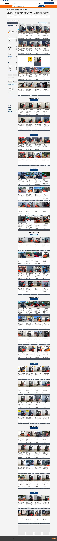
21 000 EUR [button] (44, 114)
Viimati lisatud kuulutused (12, 84)
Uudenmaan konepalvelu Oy (46, 185)
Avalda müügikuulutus (49, 3)
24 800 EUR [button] (44, 328)
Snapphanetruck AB (46, 344)
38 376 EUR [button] (44, 392)
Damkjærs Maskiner (46, 473)
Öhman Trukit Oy (22, 279)
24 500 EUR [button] (20, 129)
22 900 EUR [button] (44, 486)
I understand (54, 538)
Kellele (13, 81)
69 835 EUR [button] (20, 357)
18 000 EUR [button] (28, 422)
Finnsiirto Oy (46, 165)
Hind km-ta (9, 72)
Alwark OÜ (22, 54)
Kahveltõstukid (17, 9)
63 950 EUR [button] (44, 407)
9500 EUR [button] (36, 199)
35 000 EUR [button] (36, 228)
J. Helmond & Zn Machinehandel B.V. (47, 508)
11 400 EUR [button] (45, 199)
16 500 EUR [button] (20, 407)
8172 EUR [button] (20, 507)
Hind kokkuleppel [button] (21, 38)
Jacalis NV (22, 523)
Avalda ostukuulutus (34, 100)
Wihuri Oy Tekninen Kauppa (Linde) (38, 165)
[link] (22, 29)
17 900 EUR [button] (20, 228)
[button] (12, 23)
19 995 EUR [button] (36, 53)
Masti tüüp (9, 105)
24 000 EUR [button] (36, 114)
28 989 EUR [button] (36, 129)
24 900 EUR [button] (44, 457)
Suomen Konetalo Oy (30, 279)
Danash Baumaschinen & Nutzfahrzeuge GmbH (32, 473)
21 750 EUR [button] (28, 457)
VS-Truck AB (21, 379)
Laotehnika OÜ (22, 130)
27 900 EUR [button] (36, 79)
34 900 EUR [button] (28, 213)
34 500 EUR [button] (37, 313)
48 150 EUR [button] (44, 129)
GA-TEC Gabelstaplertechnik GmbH (38, 508)
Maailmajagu (10, 56)
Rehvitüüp (9, 107)
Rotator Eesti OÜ (38, 80)
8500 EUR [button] (20, 184)
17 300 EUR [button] (44, 213)
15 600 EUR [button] (45, 184)
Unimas (46, 523)
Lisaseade (9, 109)
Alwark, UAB (29, 329)
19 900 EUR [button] (20, 263)
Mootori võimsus (10, 101)
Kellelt (8, 81)
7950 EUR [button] (20, 442)
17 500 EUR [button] (20, 199)
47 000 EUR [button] (28, 114)
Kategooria (9, 30)
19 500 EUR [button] (29, 313)
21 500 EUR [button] (44, 228)
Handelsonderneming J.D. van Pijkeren (47, 379)
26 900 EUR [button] (28, 407)
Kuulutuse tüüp (10, 25)
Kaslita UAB (38, 344)
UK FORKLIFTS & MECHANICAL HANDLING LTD (48, 394)
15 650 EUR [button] (36, 486)
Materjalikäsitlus (11, 9)
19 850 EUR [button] (28, 263)
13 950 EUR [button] (44, 79)
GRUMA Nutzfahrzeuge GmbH (30, 379)
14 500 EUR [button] (20, 313)
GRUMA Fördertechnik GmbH (22, 458)
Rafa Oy (30, 185)
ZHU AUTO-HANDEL (21, 423)
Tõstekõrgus (10, 111)
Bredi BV (22, 488)
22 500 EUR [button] (36, 507)
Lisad (8, 103)
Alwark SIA (22, 294)
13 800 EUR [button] (29, 228)
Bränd (9, 36)
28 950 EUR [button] (36, 442)
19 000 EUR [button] (36, 278)
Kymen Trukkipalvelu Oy (22, 185)
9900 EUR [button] (44, 278)
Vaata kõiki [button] (10, 47)
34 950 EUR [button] (20, 149)
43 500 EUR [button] (36, 213)
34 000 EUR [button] (20, 114)
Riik (8, 62)
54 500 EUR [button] (28, 199)
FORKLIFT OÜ (38, 54)
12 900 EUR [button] (28, 129)
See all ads (30, 63)
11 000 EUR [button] (28, 184)
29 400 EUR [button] (45, 313)
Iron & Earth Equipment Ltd (21, 508)
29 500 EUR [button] (20, 213)
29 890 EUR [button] (44, 149)
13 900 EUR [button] (20, 392)
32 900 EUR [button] (36, 407)
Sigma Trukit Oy (46, 279)
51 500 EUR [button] (20, 457)
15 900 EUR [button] (28, 392)
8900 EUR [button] (20, 278)
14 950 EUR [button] (44, 422)
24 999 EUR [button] (20, 328)
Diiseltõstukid (22, 9)
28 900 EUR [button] (36, 392)
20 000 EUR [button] (36, 328)
